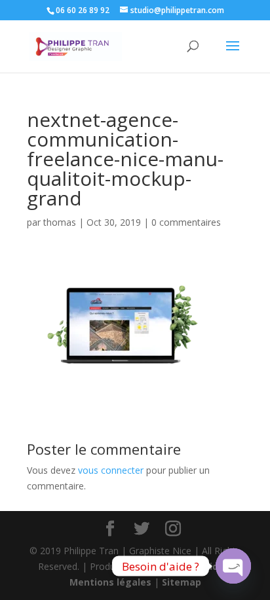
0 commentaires (186, 222)
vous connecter (111, 470)
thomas (59, 222)
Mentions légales (110, 582)
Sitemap (181, 582)
